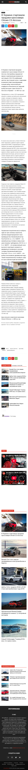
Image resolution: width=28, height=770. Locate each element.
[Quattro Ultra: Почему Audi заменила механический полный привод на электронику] (5, 671)
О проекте (16, 762)
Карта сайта (14, 765)
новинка (4, 350)
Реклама (21, 762)
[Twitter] (16, 757)
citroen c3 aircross (13, 348)
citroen (7, 348)
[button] (26, 2)
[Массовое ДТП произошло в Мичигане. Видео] (5, 398)
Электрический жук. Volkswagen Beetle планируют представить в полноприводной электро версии (18, 692)
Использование (10, 764)
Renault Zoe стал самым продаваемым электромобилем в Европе (17, 371)
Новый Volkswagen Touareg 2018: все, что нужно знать (13, 640)
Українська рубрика (8, 762)
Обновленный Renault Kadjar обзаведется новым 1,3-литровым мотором (17, 384)
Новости (7, 10)
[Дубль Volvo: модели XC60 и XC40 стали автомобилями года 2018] (5, 377)
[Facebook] (8, 757)
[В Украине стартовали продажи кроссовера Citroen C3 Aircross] (14, 523)
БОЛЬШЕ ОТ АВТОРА (17, 365)
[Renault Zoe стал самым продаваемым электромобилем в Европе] (5, 371)
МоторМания (6, 768)
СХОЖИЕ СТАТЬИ (6, 365)
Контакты (4, 764)
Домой (2, 10)
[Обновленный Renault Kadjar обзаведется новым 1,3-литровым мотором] (5, 384)
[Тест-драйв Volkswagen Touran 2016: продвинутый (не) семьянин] (5, 699)
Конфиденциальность (20, 764)
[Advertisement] (14, 6)
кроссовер (21, 348)
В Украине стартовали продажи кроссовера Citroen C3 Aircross (12, 534)
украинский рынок (11, 350)
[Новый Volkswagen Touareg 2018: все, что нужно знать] (5, 391)
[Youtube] (19, 757)
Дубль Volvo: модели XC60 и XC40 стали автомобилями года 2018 (17, 377)
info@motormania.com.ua (19, 748)
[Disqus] (14, 431)
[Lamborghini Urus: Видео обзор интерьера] (5, 405)
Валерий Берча (6, 22)
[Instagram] (12, 757)
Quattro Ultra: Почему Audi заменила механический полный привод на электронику (18, 671)
